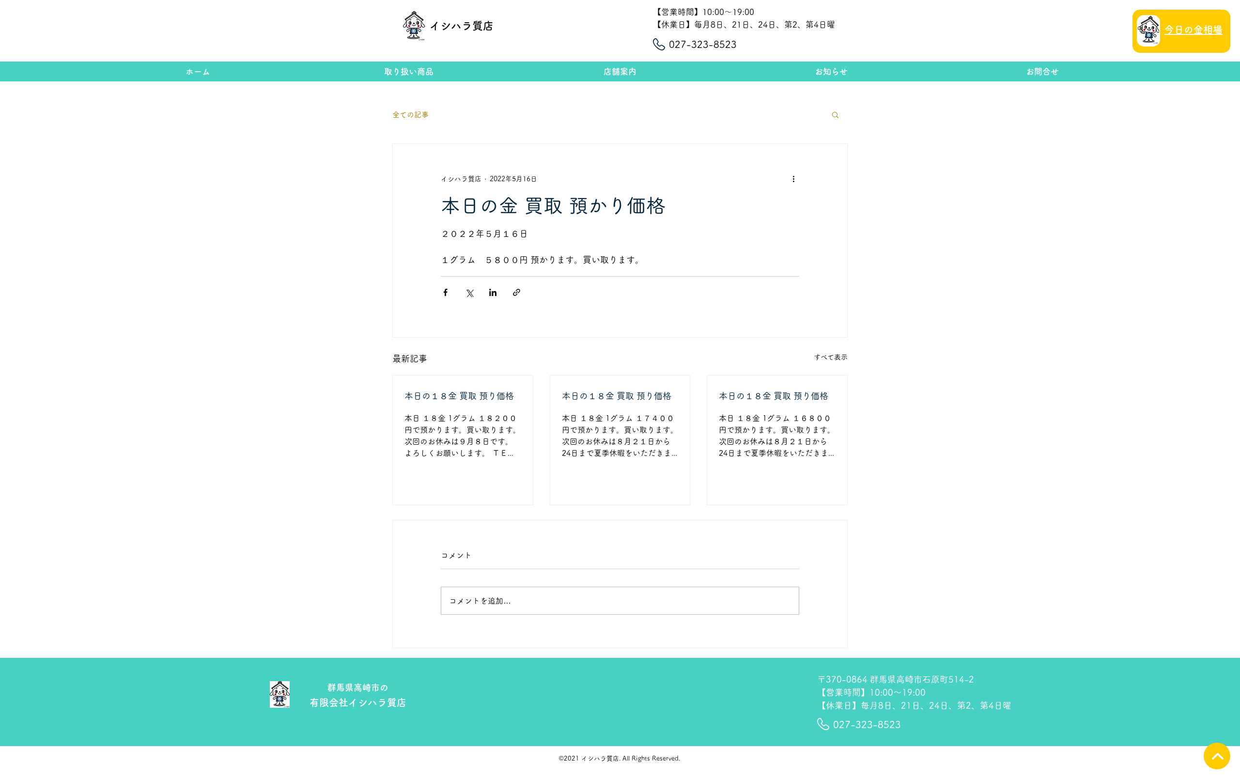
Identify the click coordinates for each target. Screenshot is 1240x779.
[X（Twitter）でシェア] (469, 292)
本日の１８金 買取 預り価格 (459, 395)
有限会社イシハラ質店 (358, 702)
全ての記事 (410, 114)
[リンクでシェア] (516, 292)
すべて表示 (831, 357)
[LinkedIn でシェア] (492, 292)
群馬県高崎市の (357, 687)
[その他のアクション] (793, 179)
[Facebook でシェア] (445, 292)
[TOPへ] (1217, 756)
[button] (835, 114)
